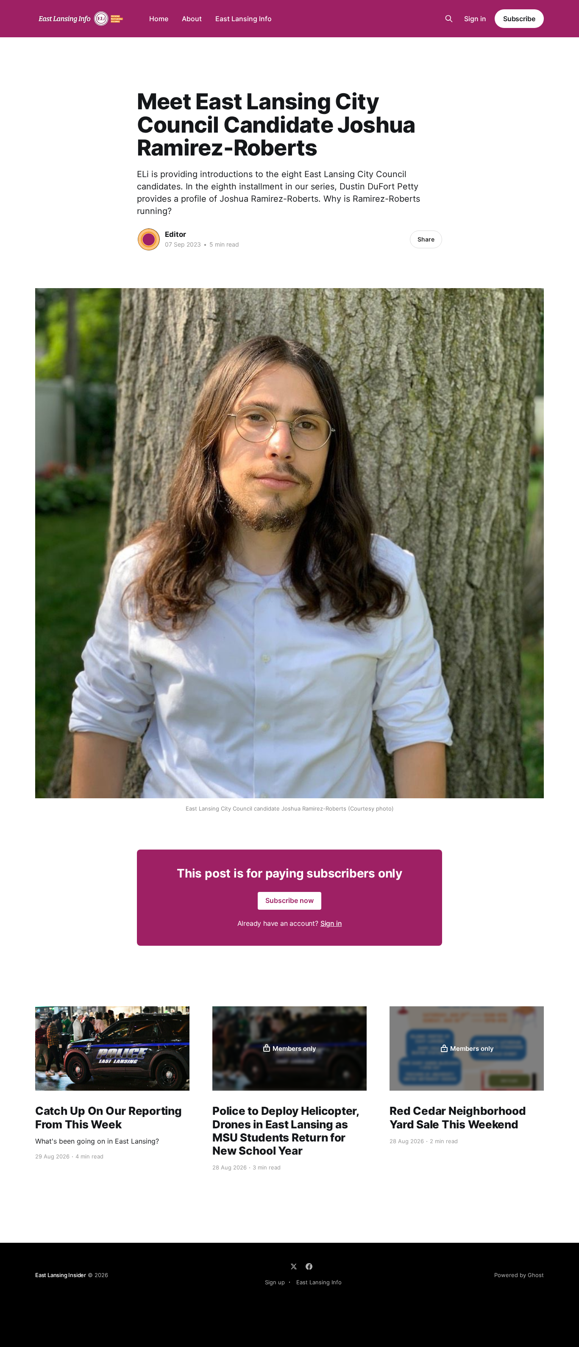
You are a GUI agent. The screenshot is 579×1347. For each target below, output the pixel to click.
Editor (175, 234)
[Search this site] (449, 18)
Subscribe (519, 18)
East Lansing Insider (60, 1275)
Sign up (275, 1282)
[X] (293, 1266)
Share (426, 239)
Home (158, 18)
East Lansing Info (243, 18)
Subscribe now (289, 900)
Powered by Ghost (519, 1275)
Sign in (475, 18)
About (192, 18)
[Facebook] (309, 1266)
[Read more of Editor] (149, 239)
